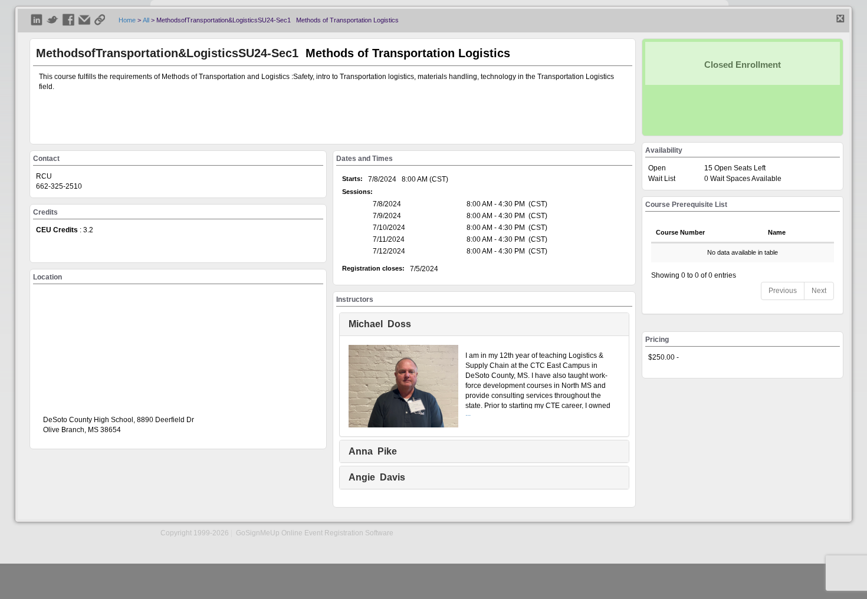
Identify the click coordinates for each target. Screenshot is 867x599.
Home (127, 20)
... (468, 413)
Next (819, 291)
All (146, 20)
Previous (783, 291)
